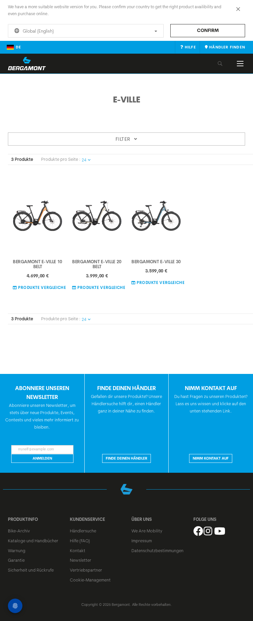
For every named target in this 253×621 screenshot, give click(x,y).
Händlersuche (83, 530)
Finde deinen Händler (126, 458)
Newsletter (80, 560)
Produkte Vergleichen (43, 287)
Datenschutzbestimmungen (157, 550)
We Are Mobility (146, 530)
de (18, 47)
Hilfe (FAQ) (80, 540)
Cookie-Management (90, 579)
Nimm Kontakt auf (211, 458)
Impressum (141, 540)
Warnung (16, 550)
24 (84, 159)
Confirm (208, 30)
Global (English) (37, 31)
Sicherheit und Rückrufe (31, 570)
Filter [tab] (123, 139)
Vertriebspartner (86, 570)
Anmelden (42, 458)
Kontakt (77, 550)
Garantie (16, 560)
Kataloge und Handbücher (33, 540)
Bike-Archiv (19, 530)
